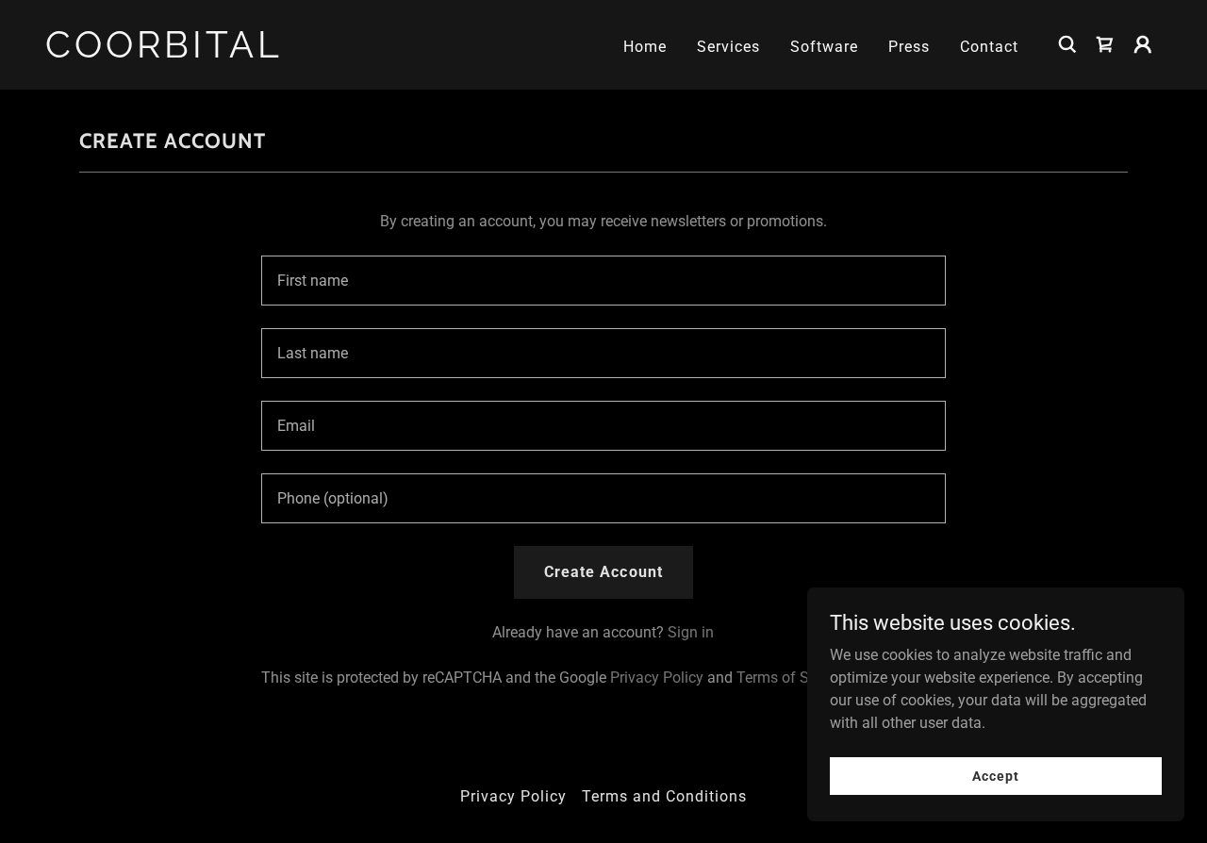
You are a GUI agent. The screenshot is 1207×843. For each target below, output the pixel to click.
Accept (995, 775)
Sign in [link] (691, 632)
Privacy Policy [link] (656, 677)
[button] (1105, 44)
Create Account (603, 572)
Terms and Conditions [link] (664, 796)
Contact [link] (989, 47)
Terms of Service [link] (792, 677)
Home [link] (645, 47)
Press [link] (909, 47)
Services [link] (728, 47)
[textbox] (603, 281)
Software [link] (824, 47)
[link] (201, 52)
